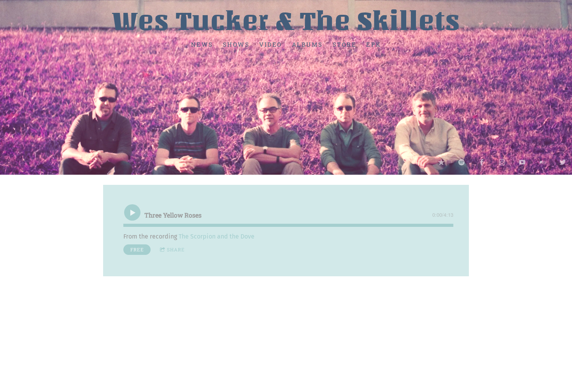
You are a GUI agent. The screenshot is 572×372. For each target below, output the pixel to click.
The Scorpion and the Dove (216, 236)
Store (345, 44)
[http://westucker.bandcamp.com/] (542, 162)
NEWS (202, 44)
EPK (373, 44)
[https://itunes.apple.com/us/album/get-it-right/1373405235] (441, 162)
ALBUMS (307, 44)
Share (176, 249)
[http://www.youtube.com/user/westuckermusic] (522, 162)
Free (137, 249)
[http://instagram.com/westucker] (502, 162)
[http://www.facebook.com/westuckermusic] (482, 162)
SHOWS (236, 44)
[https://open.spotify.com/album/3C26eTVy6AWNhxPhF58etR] (461, 162)
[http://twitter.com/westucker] (563, 162)
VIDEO (270, 44)
